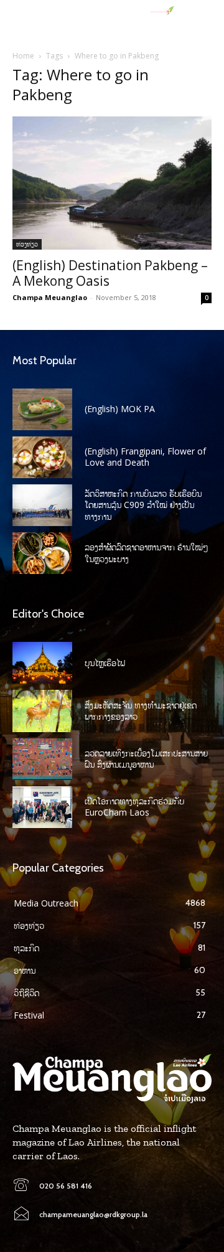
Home (23, 55)
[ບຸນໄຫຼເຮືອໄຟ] (42, 663)
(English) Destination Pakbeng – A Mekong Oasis (110, 273)
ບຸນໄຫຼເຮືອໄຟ (105, 663)
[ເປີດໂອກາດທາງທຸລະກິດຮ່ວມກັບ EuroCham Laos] (42, 807)
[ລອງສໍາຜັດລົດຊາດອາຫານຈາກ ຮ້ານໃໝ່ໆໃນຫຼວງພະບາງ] (42, 553)
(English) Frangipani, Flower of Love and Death (145, 456)
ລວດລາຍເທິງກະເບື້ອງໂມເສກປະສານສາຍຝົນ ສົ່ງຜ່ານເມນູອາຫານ (146, 758)
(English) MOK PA (120, 409)
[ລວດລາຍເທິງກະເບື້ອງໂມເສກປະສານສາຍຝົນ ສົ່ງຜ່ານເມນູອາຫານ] (42, 759)
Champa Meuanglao (49, 297)
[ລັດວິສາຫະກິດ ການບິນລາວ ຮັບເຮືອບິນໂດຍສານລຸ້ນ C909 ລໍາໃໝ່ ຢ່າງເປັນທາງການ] (42, 505)
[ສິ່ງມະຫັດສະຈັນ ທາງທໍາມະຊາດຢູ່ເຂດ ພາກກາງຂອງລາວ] (42, 711)
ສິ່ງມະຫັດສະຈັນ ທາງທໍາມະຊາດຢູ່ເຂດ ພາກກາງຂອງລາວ (141, 710)
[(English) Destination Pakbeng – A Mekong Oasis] (112, 182)
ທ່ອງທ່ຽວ (27, 244)
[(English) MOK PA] (42, 409)
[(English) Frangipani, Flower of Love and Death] (42, 457)
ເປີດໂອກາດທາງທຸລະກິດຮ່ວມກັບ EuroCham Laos (134, 806)
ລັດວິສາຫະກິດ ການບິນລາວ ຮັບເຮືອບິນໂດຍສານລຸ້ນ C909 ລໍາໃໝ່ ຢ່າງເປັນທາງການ (143, 504)
